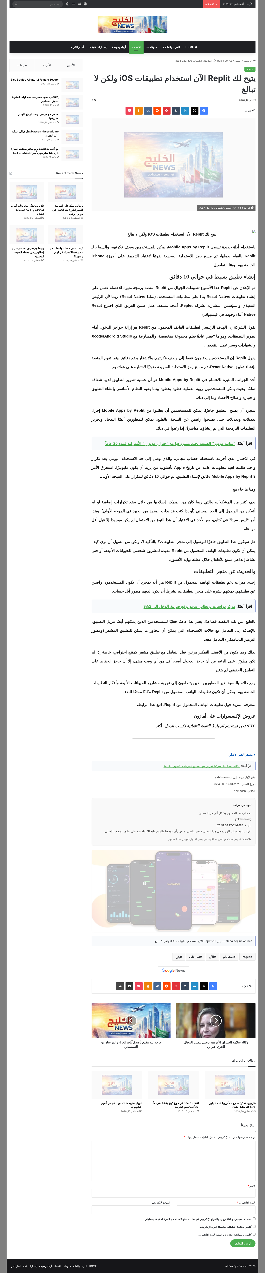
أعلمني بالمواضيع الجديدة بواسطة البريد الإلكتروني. (225, 1234)
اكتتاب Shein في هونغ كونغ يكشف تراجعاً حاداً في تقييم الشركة (176, 1104)
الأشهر (71, 65)
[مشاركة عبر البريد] (129, 986)
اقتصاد (137, 47)
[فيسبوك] (204, 111)
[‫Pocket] (129, 111)
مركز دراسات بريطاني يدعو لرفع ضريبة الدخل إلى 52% (189, 606)
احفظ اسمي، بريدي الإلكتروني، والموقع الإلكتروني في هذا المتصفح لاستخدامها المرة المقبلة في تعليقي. (198, 1219)
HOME (189, 47)
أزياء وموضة (119, 47)
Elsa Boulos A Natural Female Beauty (35, 79)
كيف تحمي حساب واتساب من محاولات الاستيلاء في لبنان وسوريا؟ (66, 252)
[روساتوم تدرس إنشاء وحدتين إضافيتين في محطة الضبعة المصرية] (27, 234)
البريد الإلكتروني (246, 1202)
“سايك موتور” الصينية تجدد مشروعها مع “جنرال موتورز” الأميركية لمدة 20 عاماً (170, 443)
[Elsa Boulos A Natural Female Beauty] (72, 85)
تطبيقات (194, 957)
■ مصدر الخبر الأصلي (242, 754)
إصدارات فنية (99, 47)
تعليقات (22, 65)
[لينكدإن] (185, 111)
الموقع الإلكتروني (161, 1202)
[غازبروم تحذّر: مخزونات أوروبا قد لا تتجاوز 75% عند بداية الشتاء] (230, 1085)
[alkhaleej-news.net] (132, 24)
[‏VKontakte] (148, 111)
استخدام (228, 957)
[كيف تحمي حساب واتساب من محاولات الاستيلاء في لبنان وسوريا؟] (65, 234)
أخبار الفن (78, 47)
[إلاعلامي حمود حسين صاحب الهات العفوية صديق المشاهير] (72, 102)
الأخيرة (47, 65)
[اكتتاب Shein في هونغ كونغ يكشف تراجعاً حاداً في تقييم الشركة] (173, 1085)
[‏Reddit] (157, 111)
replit (246, 957)
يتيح (177, 957)
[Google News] (173, 970)
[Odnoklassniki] (139, 111)
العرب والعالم (172, 47)
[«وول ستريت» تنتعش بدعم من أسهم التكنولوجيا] (117, 1085)
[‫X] (194, 111)
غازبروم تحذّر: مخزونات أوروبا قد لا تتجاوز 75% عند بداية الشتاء (232, 1104)
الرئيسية (248, 60)
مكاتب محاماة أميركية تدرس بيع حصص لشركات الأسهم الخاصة (202, 765)
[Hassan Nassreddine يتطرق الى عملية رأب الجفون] (72, 137)
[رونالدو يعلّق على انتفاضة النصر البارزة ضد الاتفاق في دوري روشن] (65, 192)
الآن (211, 957)
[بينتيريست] (167, 111)
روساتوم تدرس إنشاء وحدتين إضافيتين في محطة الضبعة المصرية (28, 252)
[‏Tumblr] (176, 111)
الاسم (251, 1186)
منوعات (152, 47)
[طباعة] (120, 986)
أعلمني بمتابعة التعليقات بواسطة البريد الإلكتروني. (225, 1226)
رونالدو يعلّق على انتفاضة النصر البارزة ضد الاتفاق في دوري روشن (67, 209)
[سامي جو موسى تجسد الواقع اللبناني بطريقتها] (72, 119)
